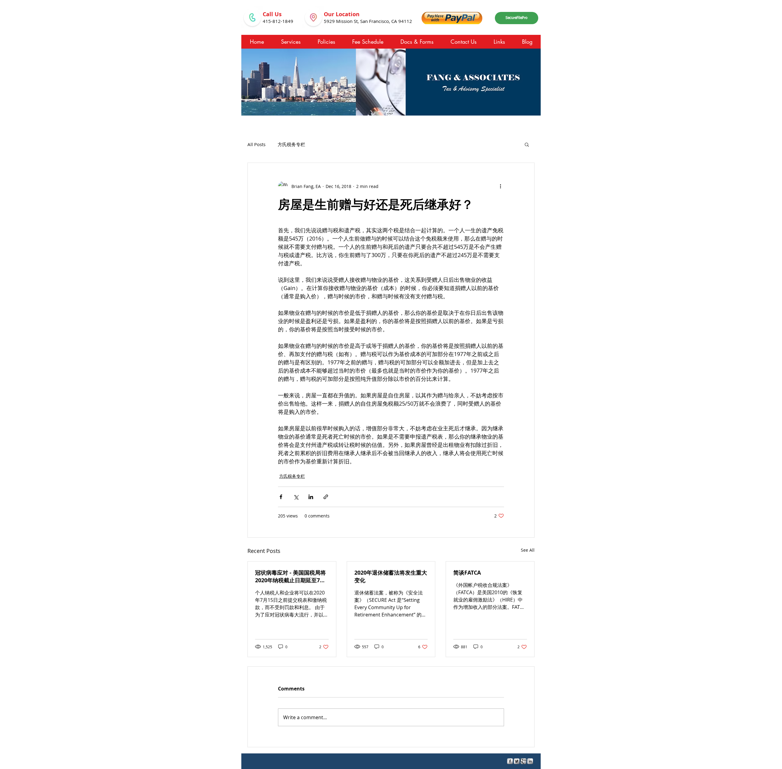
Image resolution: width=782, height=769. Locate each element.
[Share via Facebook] (281, 497)
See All (528, 550)
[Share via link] (326, 497)
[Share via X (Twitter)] (296, 497)
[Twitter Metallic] (517, 761)
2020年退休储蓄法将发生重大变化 (390, 576)
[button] (527, 144)
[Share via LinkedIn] (311, 497)
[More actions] (500, 186)
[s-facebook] (510, 761)
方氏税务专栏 (291, 144)
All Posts (256, 144)
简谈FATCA (467, 572)
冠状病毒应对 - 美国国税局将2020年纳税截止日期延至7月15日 (290, 576)
